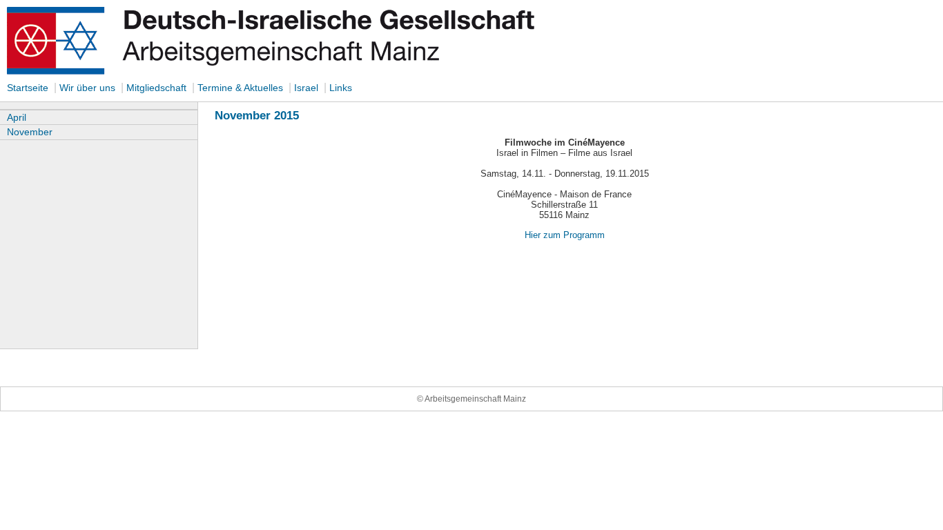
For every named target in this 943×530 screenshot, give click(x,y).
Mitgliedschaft (156, 87)
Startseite (27, 87)
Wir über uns (88, 87)
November (29, 131)
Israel (306, 87)
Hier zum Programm (565, 235)
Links (340, 87)
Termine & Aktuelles (240, 87)
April (16, 117)
